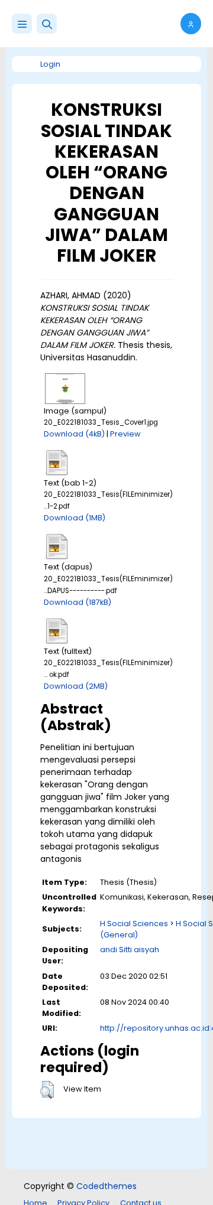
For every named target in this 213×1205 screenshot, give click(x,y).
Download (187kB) (77, 602)
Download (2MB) (76, 686)
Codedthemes (106, 1186)
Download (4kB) (74, 434)
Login (50, 64)
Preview (125, 434)
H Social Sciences (134, 924)
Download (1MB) (74, 518)
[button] (47, 24)
